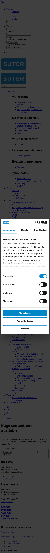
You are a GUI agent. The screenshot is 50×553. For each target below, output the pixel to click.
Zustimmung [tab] (9, 230)
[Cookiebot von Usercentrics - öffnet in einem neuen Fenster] (35, 222)
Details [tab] (24, 230)
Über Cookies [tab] (40, 230)
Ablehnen (25, 329)
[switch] (43, 284)
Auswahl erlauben (25, 321)
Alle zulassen (25, 313)
